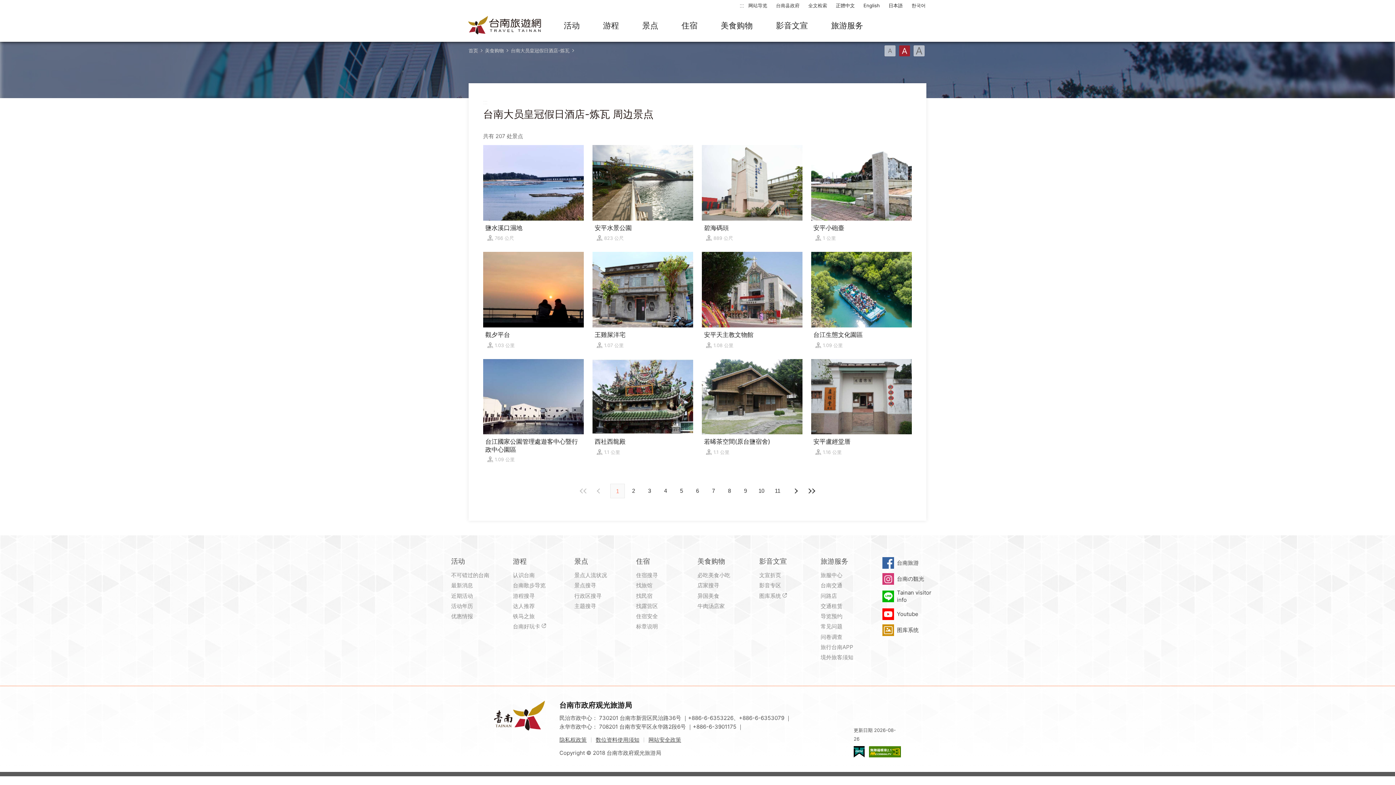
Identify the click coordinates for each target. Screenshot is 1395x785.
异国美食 (708, 595)
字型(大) (919, 50)
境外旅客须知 (837, 657)
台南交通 (831, 585)
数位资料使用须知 (617, 739)
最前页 (583, 491)
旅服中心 (831, 575)
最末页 (811, 491)
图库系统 (770, 595)
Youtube (907, 614)
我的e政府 (859, 751)
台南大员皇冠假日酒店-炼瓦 (540, 50)
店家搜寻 (708, 585)
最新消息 (462, 585)
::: (742, 5)
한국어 (918, 5)
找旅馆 (644, 585)
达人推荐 (524, 606)
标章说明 (647, 626)
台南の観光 (910, 578)
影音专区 (770, 585)
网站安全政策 (664, 739)
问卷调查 (831, 636)
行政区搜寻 (588, 595)
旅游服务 (847, 25)
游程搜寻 (524, 595)
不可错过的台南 (470, 575)
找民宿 (644, 595)
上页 (795, 491)
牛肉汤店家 (711, 606)
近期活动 (462, 595)
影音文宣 (792, 25)
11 (777, 491)
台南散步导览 (529, 585)
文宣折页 (770, 575)
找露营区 (647, 606)
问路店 (829, 595)
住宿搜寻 (647, 575)
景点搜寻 (585, 585)
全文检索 (817, 5)
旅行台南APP (837, 647)
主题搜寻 (585, 606)
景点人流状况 (590, 575)
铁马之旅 (524, 616)
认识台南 (524, 575)
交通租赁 (831, 606)
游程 (611, 25)
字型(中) (904, 50)
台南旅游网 (505, 26)
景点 (650, 25)
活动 (572, 25)
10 (761, 491)
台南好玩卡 (526, 626)
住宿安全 (647, 616)
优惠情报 (462, 616)
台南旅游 (908, 562)
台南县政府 (788, 5)
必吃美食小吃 (714, 575)
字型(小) (890, 50)
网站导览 (757, 5)
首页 (473, 50)
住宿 (690, 25)
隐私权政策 (573, 739)
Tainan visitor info (914, 596)
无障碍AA (885, 751)
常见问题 (831, 626)
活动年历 (462, 606)
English (872, 5)
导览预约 (831, 616)
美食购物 (737, 25)
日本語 (896, 5)
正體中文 (845, 5)
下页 (599, 491)
